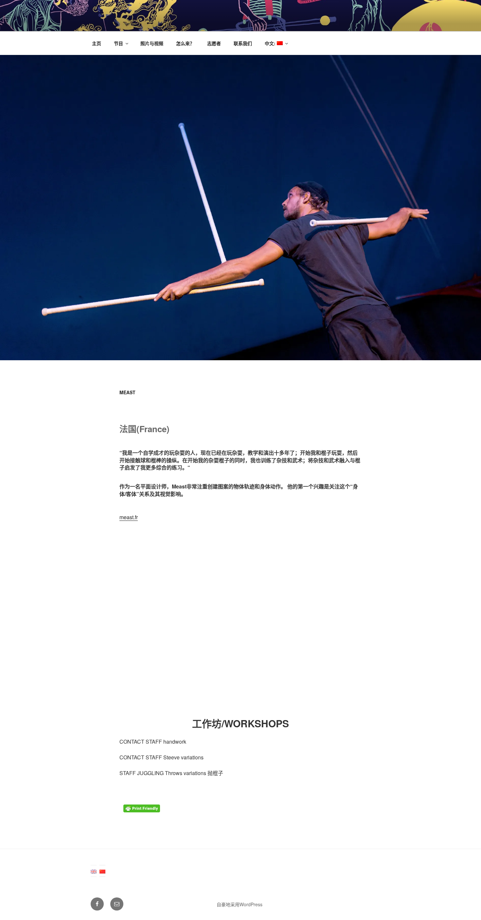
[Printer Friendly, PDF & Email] (142, 810)
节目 (118, 43)
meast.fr (128, 517)
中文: (271, 43)
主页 (96, 43)
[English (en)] (94, 871)
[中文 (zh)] (102, 871)
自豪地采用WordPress (239, 904)
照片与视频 (151, 43)
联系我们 (243, 43)
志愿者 (214, 43)
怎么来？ (185, 43)
